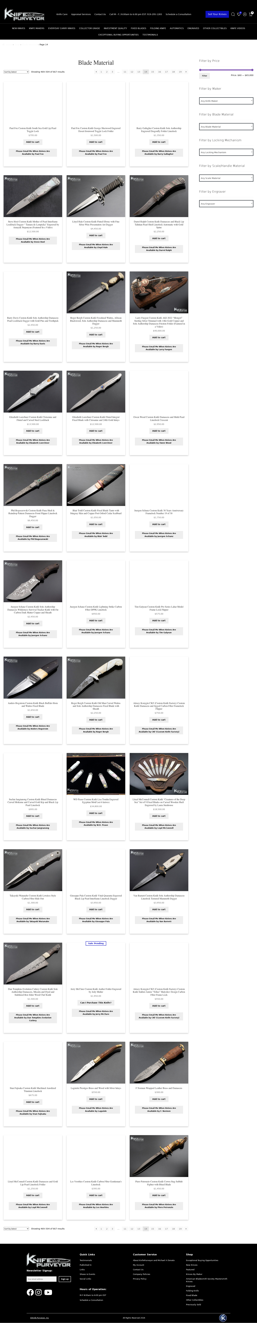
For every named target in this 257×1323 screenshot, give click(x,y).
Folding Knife (158, 28)
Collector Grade (89, 28)
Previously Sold (193, 1304)
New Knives (18, 28)
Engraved (193, 28)
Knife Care (62, 14)
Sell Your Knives (217, 14)
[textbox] (226, 101)
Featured (190, 1269)
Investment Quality (115, 28)
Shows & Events (87, 1274)
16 (159, 72)
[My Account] (245, 14)
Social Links (85, 1279)
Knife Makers (36, 28)
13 (138, 72)
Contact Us (100, 14)
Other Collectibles (215, 28)
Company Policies (141, 1274)
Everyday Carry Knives (61, 28)
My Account (138, 1265)
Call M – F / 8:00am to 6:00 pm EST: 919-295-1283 (135, 14)
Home (9, 44)
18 (173, 72)
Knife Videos (238, 28)
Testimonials (150, 35)
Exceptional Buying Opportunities (118, 35)
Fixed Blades (138, 28)
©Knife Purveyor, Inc (39, 1318)
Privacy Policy (139, 1279)
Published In (85, 1265)
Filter (204, 75)
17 (166, 72)
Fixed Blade (191, 1295)
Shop (17, 44)
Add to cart (32, 142)
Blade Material (29, 44)
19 (180, 72)
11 (125, 72)
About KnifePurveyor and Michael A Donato (154, 1260)
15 (152, 72)
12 (132, 72)
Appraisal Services (81, 14)
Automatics (177, 28)
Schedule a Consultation (178, 14)
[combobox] (226, 100)
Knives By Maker (194, 1274)
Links (82, 1269)
